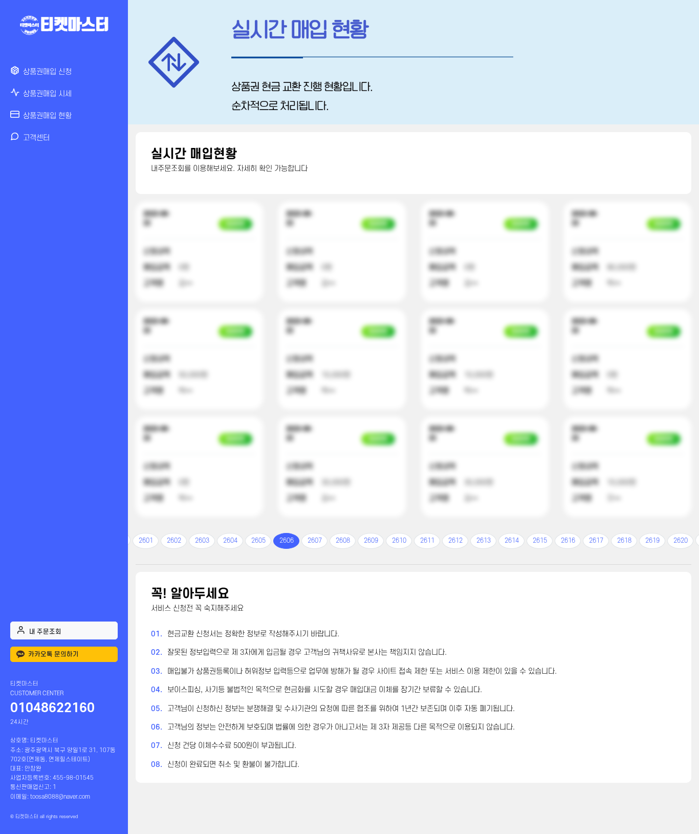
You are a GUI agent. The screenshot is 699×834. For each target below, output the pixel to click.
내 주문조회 (45, 631)
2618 (624, 540)
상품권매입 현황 (47, 116)
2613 (483, 540)
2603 (202, 540)
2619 (652, 540)
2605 (258, 540)
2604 (230, 540)
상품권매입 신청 (47, 72)
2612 (455, 540)
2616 (568, 540)
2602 (174, 540)
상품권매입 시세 (47, 94)
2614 (512, 540)
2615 (540, 540)
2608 (343, 540)
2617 (596, 540)
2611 (427, 540)
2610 (399, 540)
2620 (680, 540)
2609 (371, 540)
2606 (286, 540)
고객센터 (36, 138)
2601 (146, 540)
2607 (315, 540)
